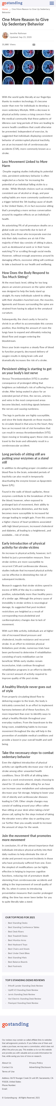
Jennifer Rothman (18, 33)
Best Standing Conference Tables (23, 927)
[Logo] (12, 3)
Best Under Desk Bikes (19, 953)
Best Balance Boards (17, 962)
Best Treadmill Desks (18, 936)
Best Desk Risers (16, 932)
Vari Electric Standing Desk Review (24, 999)
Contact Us (7, 1067)
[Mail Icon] (33, 44)
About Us (6, 1063)
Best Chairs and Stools (18, 949)
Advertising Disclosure (40, 1067)
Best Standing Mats (17, 958)
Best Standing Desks (17, 923)
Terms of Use (8, 1072)
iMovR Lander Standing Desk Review (25, 986)
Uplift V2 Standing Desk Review (23, 990)
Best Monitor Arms (17, 940)
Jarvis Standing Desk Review (21, 994)
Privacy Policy (36, 1063)
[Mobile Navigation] (52, 3)
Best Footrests (15, 966)
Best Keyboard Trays (17, 945)
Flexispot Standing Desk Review (23, 1003)
